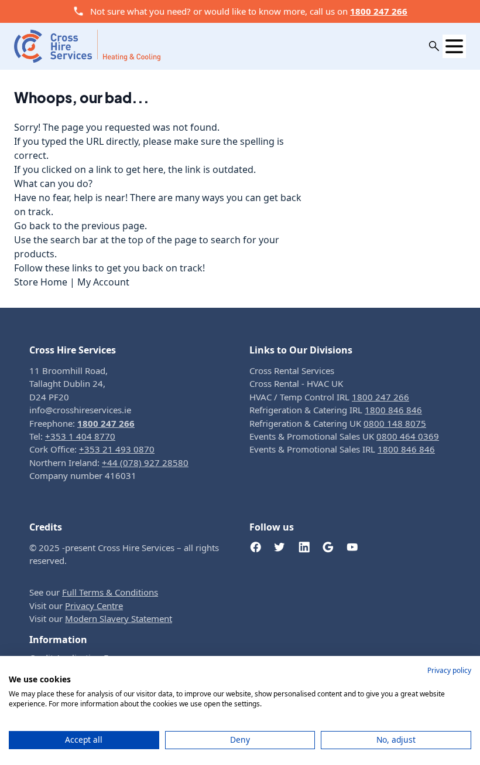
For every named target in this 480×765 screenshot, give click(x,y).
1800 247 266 (378, 11)
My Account (103, 282)
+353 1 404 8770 (80, 436)
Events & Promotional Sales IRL (342, 449)
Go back (32, 225)
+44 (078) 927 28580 (145, 462)
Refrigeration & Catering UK (337, 423)
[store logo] (87, 45)
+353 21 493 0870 (117, 449)
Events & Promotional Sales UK (344, 436)
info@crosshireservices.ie (80, 410)
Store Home (40, 282)
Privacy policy (449, 670)
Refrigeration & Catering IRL (335, 410)
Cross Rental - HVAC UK (296, 383)
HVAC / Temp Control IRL (329, 397)
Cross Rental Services (291, 370)
